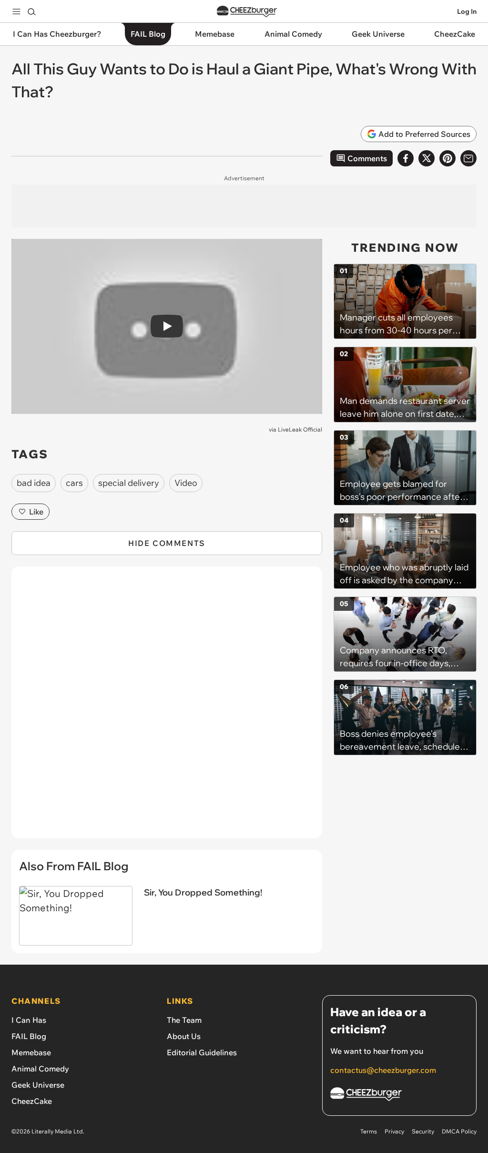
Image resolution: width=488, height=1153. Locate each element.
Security (423, 1131)
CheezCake (31, 1101)
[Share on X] (426, 158)
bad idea (34, 482)
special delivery (128, 482)
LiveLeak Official (300, 429)
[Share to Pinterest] (447, 158)
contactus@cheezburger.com (383, 1070)
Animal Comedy (40, 1068)
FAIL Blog (28, 1036)
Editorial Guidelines (202, 1052)
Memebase (31, 1052)
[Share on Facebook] (405, 158)
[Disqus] (167, 707)
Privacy (394, 1131)
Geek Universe (37, 1085)
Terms (368, 1131)
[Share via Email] (468, 158)
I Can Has (28, 1020)
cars (74, 482)
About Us (184, 1036)
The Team (184, 1020)
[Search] (31, 11)
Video (185, 482)
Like (36, 511)
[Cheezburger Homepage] (247, 11)
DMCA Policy (459, 1131)
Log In (467, 11)
